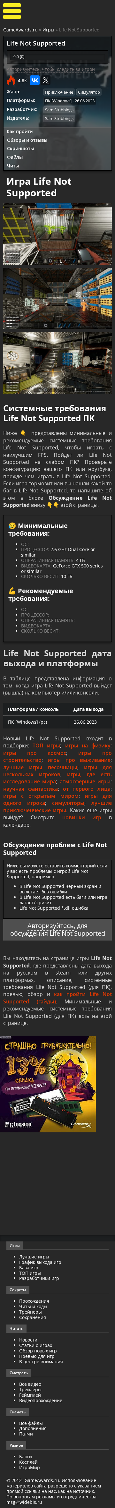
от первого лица (87, 788)
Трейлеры (30, 1389)
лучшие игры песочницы (40, 767)
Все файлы (31, 1423)
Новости (28, 1340)
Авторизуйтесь (50, 925)
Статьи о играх (35, 1345)
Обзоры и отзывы (27, 140)
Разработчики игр (39, 1278)
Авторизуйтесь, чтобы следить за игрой (51, 69)
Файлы (15, 157)
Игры (48, 30)
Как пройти (20, 131)
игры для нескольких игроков (57, 771)
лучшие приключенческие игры (57, 806)
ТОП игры (46, 745)
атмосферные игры (85, 781)
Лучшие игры (34, 1257)
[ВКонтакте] (35, 80)
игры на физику (88, 745)
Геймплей (30, 1395)
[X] (45, 80)
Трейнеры (30, 1312)
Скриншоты (20, 148)
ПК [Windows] (58, 101)
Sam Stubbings (59, 110)
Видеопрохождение (40, 1400)
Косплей (28, 1462)
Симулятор (89, 92)
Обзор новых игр (38, 1351)
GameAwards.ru (20, 30)
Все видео (30, 1384)
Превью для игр (37, 1356)
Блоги (25, 1456)
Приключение (59, 92)
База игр (28, 1268)
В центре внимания (41, 1362)
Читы (13, 166)
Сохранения (32, 1317)
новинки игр (82, 817)
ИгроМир (29, 1467)
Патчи (26, 1434)
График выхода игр (40, 1262)
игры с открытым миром (41, 795)
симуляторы (68, 802)
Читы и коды (33, 1306)
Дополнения (33, 1428)
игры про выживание (79, 759)
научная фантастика (30, 788)
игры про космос (34, 752)
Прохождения (34, 1301)
